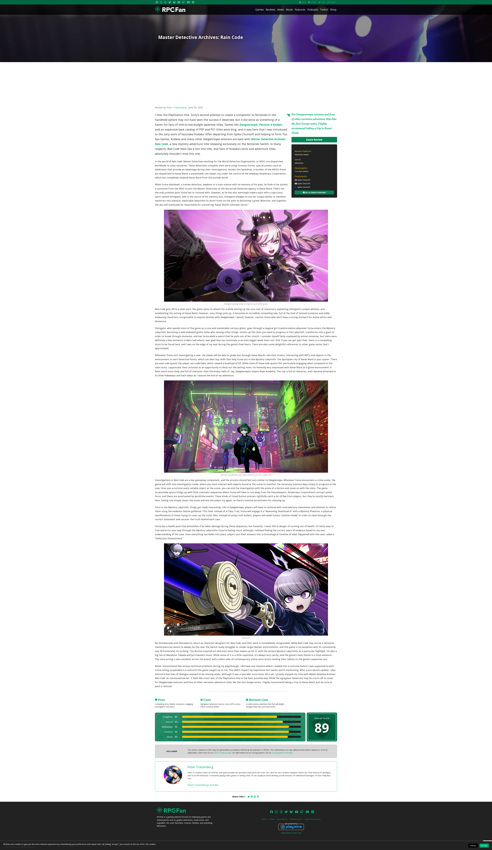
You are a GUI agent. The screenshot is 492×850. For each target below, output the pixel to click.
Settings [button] (473, 845)
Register (333, 2)
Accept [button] (484, 845)
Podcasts (312, 9)
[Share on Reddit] (255, 796)
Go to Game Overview (315, 192)
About (303, 2)
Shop (333, 9)
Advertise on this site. (291, 832)
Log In (323, 2)
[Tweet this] (249, 796)
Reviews (270, 9)
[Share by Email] (258, 796)
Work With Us (282, 819)
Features (300, 9)
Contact (313, 2)
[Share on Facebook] (252, 796)
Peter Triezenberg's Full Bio (203, 784)
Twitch (324, 9)
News (280, 9)
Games (259, 9)
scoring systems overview (282, 752)
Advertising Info (296, 819)
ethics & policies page (222, 752)
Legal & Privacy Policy (313, 819)
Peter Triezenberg (176, 107)
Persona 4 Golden (270, 124)
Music (289, 9)
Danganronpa (249, 124)
